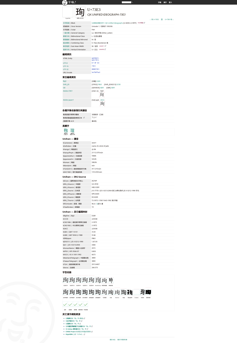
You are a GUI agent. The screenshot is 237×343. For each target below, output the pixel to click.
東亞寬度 (66, 46)
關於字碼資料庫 (122, 339)
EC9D (119, 84)
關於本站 (112, 339)
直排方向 (66, 49)
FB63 (100, 84)
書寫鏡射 (66, 39)
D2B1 (98, 81)
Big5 (64, 81)
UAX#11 (101, 46)
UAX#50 (101, 49)
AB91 (102, 88)
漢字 (165, 2)
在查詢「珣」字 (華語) (74, 318)
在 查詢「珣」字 (76, 329)
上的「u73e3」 (74, 334)
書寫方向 (66, 36)
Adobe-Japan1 (68, 100)
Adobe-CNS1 (68, 91)
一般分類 (66, 33)
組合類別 (66, 43)
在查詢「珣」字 (73, 321)
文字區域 (66, 23)
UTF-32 (65, 69)
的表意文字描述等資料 (78, 331)
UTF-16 (65, 66)
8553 (102, 100)
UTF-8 (65, 63)
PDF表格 (140, 23)
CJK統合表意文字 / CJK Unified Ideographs (107, 23)
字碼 (159, 2)
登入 (170, 2)
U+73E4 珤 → (169, 19)
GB (64, 88)
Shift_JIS (66, 84)
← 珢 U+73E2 (154, 19)
